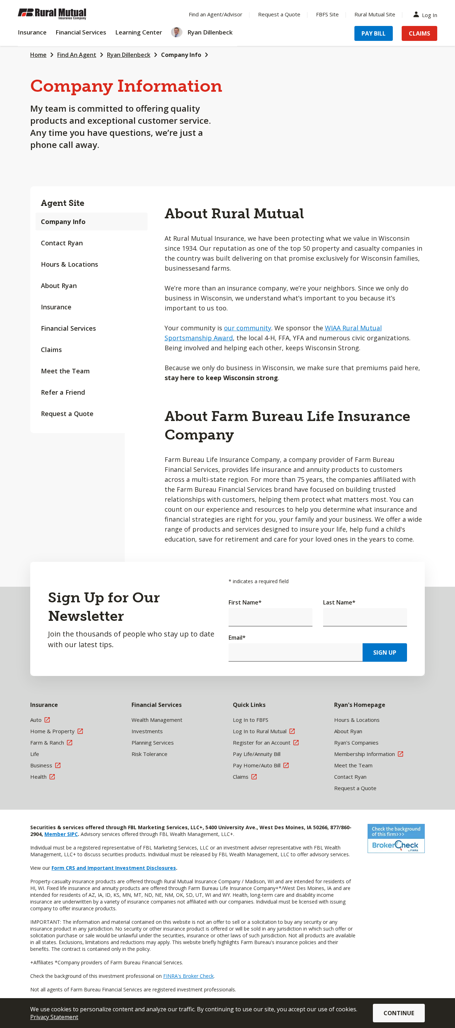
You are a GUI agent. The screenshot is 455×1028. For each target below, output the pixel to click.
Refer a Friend (63, 392)
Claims (419, 33)
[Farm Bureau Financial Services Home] (64, 14)
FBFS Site (327, 14)
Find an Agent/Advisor (215, 14)
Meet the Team (65, 371)
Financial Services (68, 328)
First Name (245, 602)
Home (38, 55)
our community (247, 328)
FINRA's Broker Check (188, 976)
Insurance (56, 307)
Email (237, 637)
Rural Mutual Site (374, 14)
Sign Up (384, 652)
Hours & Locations (69, 264)
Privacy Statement (54, 1017)
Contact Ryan (62, 243)
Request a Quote (279, 14)
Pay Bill (374, 33)
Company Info (181, 55)
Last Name (339, 602)
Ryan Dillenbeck (128, 55)
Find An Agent (76, 55)
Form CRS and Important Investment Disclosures (114, 867)
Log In (429, 14)
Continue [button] (399, 1013)
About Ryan (59, 285)
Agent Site (62, 203)
